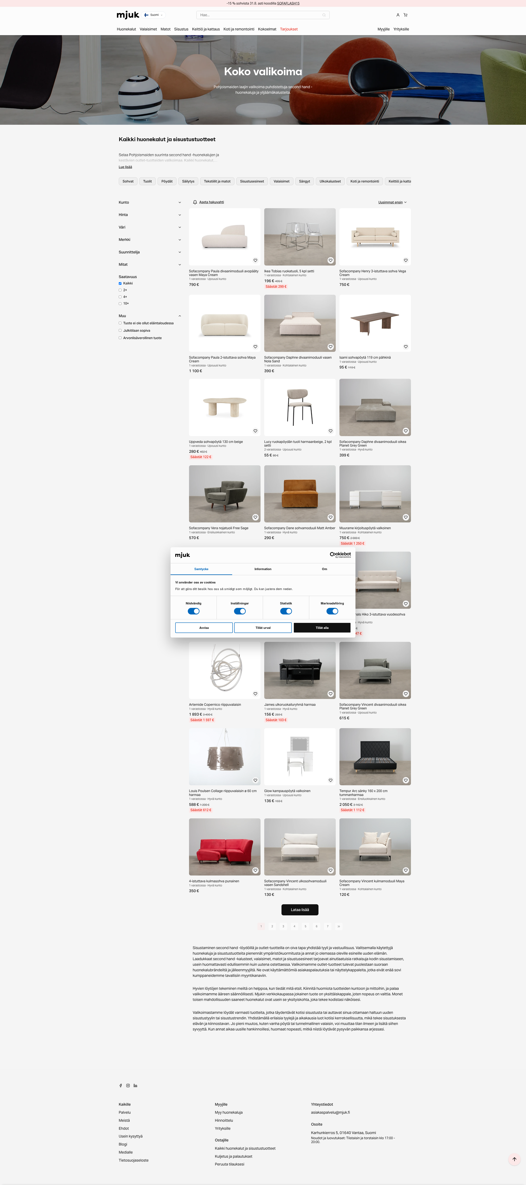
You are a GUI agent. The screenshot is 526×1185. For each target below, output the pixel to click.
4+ (125, 297)
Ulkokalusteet (330, 181)
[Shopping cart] (405, 15)
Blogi (123, 1144)
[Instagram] (128, 1085)
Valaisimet (282, 181)
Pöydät (167, 181)
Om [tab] (324, 569)
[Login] (398, 15)
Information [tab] (263, 569)
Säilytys (188, 181)
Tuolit (147, 181)
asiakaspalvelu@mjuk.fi (330, 1112)
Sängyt (304, 181)
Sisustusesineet (252, 181)
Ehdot (124, 1128)
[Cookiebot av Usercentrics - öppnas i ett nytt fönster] (333, 555)
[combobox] (263, 15)
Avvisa (204, 627)
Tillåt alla (322, 627)
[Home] (128, 15)
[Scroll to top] (514, 1159)
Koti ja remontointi (365, 181)
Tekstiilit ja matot (217, 181)
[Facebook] (120, 1085)
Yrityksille (223, 1128)
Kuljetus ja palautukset (233, 1156)
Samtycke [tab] (201, 569)
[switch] (240, 611)
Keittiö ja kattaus (402, 181)
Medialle (126, 1152)
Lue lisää (125, 167)
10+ (126, 303)
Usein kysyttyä (131, 1136)
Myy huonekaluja (229, 1112)
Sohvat (128, 181)
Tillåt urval (263, 627)
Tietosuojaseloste (134, 1160)
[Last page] (339, 926)
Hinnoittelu (224, 1120)
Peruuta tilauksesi (229, 1164)
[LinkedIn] (135, 1085)
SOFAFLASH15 (288, 3)
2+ (125, 290)
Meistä (124, 1120)
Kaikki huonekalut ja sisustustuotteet (245, 1148)
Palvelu (125, 1112)
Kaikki (128, 283)
